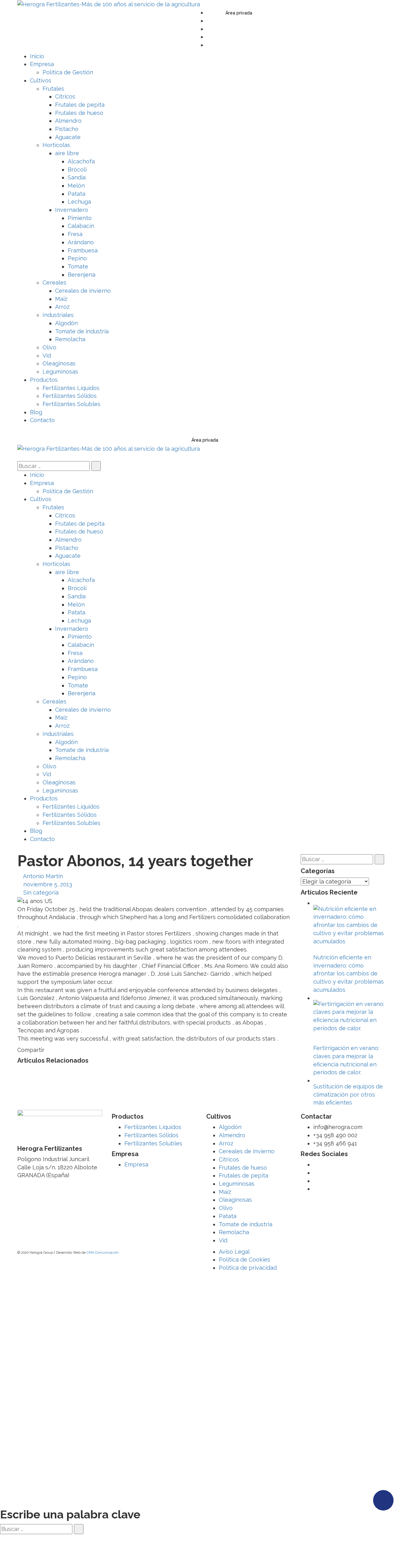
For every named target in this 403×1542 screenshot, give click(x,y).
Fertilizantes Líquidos (152, 1127)
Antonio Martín (43, 876)
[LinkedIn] (209, 36)
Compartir (30, 1050)
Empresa (136, 1164)
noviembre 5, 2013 (47, 884)
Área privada (238, 12)
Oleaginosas (235, 1199)
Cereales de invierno (247, 1151)
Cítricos (229, 1159)
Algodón (230, 1127)
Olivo (226, 1208)
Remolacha (234, 1232)
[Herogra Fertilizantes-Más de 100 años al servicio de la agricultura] (108, 4)
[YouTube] (209, 28)
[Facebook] (209, 20)
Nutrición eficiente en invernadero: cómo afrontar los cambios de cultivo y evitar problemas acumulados (348, 973)
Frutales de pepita (243, 1175)
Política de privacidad (248, 1267)
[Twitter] (209, 12)
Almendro (232, 1135)
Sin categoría (41, 892)
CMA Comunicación (103, 1253)
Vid (223, 1240)
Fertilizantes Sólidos (151, 1135)
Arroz (226, 1143)
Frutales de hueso (243, 1167)
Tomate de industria (245, 1224)
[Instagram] (209, 45)
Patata (227, 1216)
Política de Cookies (244, 1259)
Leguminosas (236, 1183)
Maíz (225, 1192)
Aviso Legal (234, 1251)
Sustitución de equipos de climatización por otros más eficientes (348, 1094)
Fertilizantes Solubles (153, 1143)
